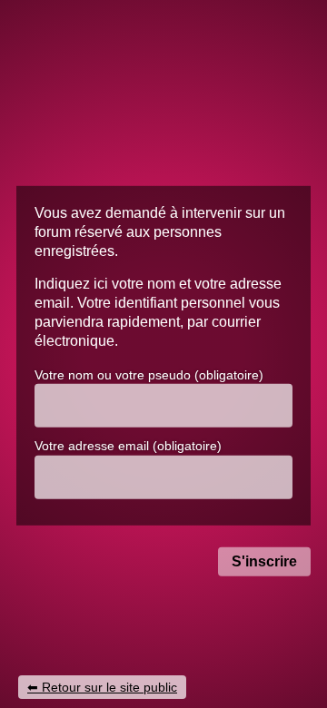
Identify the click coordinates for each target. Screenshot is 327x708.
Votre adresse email (128, 445)
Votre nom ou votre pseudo (149, 374)
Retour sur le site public (109, 687)
